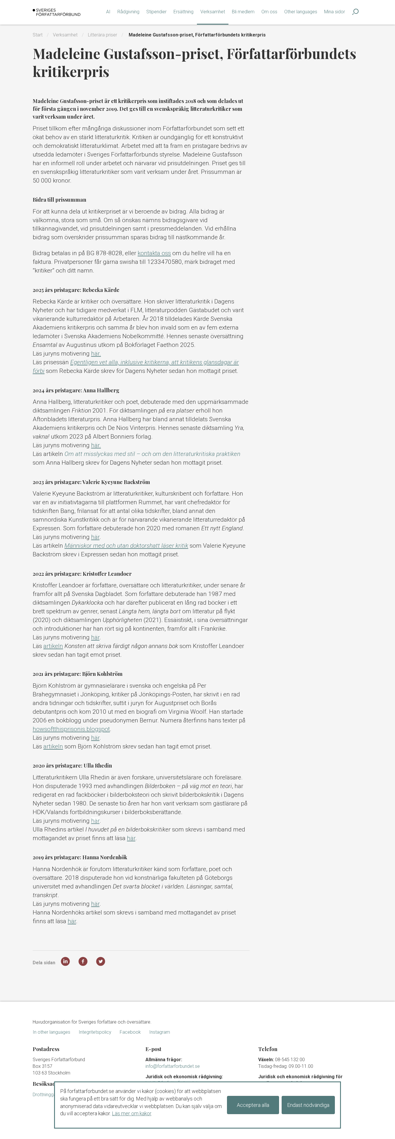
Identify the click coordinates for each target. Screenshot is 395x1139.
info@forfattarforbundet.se (172, 1066)
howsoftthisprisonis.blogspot (71, 729)
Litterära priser (102, 35)
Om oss (269, 11)
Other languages (300, 11)
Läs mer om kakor (131, 1113)
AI (108, 11)
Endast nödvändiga (308, 1105)
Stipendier (156, 11)
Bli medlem (243, 11)
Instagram (159, 1032)
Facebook (130, 1032)
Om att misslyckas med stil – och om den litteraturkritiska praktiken (152, 453)
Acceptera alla (253, 1105)
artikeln (53, 646)
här (95, 536)
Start (38, 35)
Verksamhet (212, 11)
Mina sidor (334, 11)
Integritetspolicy (95, 1032)
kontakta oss (154, 253)
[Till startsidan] (56, 12)
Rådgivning (128, 11)
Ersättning (183, 11)
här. (96, 353)
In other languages (51, 1032)
